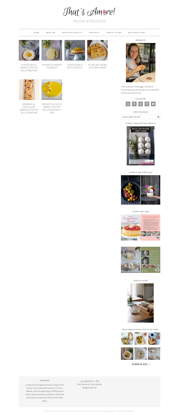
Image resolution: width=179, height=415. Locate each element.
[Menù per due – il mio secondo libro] (154, 353)
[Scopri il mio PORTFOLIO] (140, 190)
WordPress (130, 411)
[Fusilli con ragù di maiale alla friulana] (127, 353)
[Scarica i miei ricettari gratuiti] (140, 145)
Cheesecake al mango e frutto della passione (29, 67)
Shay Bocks (81, 411)
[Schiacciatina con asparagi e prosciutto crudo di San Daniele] (140, 338)
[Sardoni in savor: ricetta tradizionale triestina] (127, 338)
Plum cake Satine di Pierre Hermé (97, 66)
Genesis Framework (107, 411)
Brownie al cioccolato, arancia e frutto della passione (29, 108)
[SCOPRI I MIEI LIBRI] (140, 242)
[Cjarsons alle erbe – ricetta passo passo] (140, 353)
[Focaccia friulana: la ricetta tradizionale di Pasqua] (154, 338)
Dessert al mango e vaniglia (52, 66)
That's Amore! (89, 13)
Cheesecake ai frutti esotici (74, 66)
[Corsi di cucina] (140, 303)
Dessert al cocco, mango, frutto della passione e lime (52, 108)
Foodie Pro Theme (67, 411)
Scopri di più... (140, 364)
